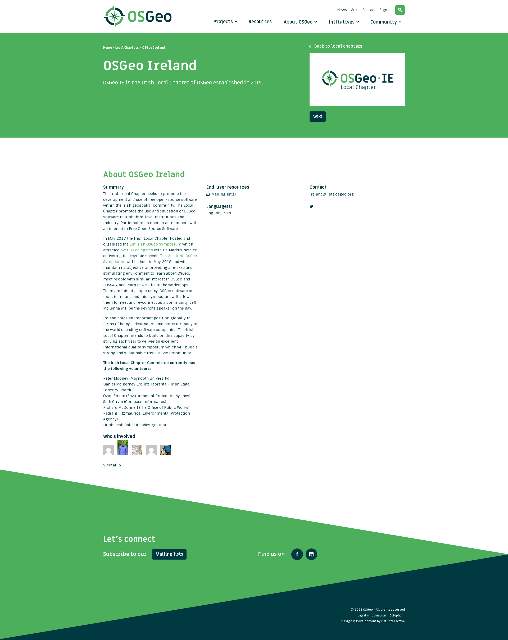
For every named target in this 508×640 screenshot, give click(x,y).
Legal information (372, 615)
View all (110, 465)
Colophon (396, 615)
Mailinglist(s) (223, 194)
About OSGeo (299, 22)
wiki (318, 117)
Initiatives (342, 22)
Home (107, 48)
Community (384, 22)
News (342, 9)
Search (400, 10)
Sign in (385, 9)
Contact (369, 9)
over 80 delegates (137, 250)
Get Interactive (393, 621)
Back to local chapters (338, 46)
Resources (260, 22)
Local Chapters (127, 48)
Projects (223, 22)
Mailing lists (169, 554)
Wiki (355, 9)
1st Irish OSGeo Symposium (155, 244)
